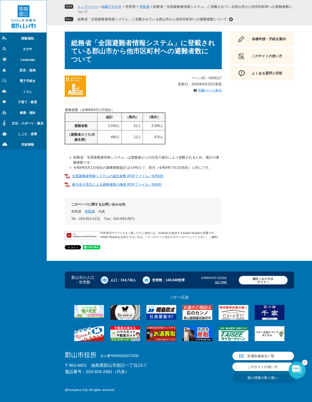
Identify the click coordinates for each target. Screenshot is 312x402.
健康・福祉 (28, 112)
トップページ (87, 6)
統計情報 (221, 282)
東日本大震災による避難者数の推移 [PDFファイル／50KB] (116, 184)
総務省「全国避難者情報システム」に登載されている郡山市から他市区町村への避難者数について (152, 19)
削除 (231, 19)
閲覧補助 (27, 38)
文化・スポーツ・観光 (28, 123)
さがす (27, 49)
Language (27, 59)
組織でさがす (111, 6)
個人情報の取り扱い (262, 378)
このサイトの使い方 (262, 367)
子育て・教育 (27, 102)
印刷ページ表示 (210, 90)
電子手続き (28, 81)
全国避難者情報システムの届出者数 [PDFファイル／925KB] (117, 176)
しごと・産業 (27, 134)
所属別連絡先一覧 (260, 356)
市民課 (144, 6)
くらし (27, 91)
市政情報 (27, 144)
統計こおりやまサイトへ (263, 280)
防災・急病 (28, 70)
